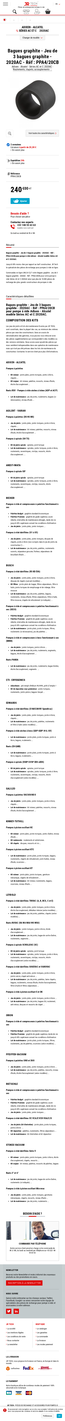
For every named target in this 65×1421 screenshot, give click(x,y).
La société (11, 1329)
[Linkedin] (16, 1311)
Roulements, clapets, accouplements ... (32, 69)
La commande (42, 1336)
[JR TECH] (4, 19)
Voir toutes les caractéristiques (41, 133)
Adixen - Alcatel (20, 66)
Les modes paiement (45, 1344)
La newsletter (12, 1344)
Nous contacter (13, 1340)
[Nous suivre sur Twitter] (8, 1311)
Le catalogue (42, 1329)
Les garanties (42, 1332)
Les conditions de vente (16, 1336)
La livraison (41, 1340)
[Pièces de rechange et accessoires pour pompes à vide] (31, 3)
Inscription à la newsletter (24, 1282)
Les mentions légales (15, 1332)
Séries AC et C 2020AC (40, 66)
